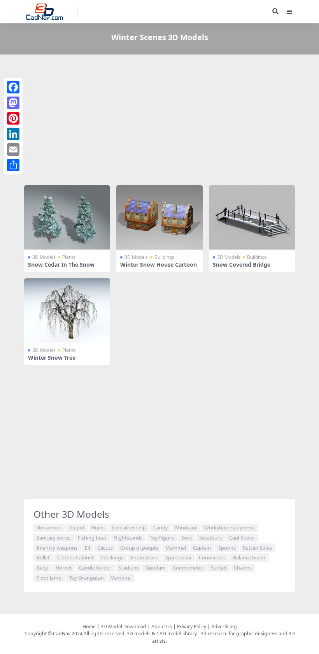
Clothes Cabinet (75, 557)
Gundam (155, 567)
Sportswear (178, 557)
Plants (68, 257)
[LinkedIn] (13, 134)
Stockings (112, 557)
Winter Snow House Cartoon (158, 264)
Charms (243, 567)
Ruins (98, 527)
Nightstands (128, 537)
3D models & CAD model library (162, 633)
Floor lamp (49, 577)
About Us (161, 626)
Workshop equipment (229, 527)
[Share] (13, 165)
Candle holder (95, 567)
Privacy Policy (191, 626)
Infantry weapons (57, 547)
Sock (186, 537)
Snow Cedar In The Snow (61, 264)
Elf (87, 547)
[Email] (13, 149)
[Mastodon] (13, 103)
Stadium (128, 567)
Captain (202, 547)
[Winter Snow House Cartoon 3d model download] (159, 217)
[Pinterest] (13, 118)
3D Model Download (123, 626)
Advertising (224, 626)
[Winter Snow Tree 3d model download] (67, 310)
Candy (160, 527)
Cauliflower (242, 537)
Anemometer (188, 567)
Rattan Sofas (257, 547)
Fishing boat (92, 537)
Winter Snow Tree (51, 357)
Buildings (164, 257)
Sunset (219, 567)
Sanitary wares (53, 537)
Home (89, 626)
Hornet (64, 567)
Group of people (139, 547)
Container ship (129, 527)
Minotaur (186, 527)
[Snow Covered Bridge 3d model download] (252, 217)
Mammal (175, 547)
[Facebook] (13, 87)
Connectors (212, 557)
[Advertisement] (159, 121)
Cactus (105, 547)
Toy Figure (162, 537)
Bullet (43, 557)
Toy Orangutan (86, 577)
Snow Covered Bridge (241, 264)
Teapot (77, 527)
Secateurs (210, 537)
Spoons (227, 547)
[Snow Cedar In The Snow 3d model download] (67, 217)
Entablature (144, 557)
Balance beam (249, 557)
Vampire (120, 577)
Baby (42, 567)
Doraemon (49, 527)
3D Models (44, 257)
